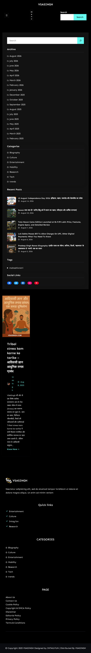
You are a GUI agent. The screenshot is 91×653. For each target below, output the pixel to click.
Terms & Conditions (15, 622)
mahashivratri (16, 268)
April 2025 (14, 128)
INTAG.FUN (53, 648)
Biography (15, 152)
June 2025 (14, 119)
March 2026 (15, 80)
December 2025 (17, 94)
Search (63, 12)
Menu (31, 15)
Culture (13, 157)
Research (14, 172)
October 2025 (16, 99)
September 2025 (17, 104)
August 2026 (15, 56)
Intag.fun (13, 521)
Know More (12, 449)
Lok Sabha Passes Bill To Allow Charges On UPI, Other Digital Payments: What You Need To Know (46, 235)
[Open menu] (7, 15)
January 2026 (16, 90)
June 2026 (14, 65)
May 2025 (14, 124)
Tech (12, 177)
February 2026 (16, 85)
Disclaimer (11, 612)
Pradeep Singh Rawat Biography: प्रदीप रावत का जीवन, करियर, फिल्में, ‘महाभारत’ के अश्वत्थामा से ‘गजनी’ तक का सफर (51, 247)
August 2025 (15, 109)
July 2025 (14, 114)
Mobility (14, 167)
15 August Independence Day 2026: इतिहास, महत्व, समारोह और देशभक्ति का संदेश (50, 198)
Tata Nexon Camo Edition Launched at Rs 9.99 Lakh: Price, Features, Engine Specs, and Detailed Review (49, 223)
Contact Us (11, 600)
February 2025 (16, 138)
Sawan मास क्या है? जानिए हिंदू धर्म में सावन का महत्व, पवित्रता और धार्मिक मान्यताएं (47, 210)
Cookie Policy (12, 604)
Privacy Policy (13, 619)
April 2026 (14, 75)
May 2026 (14, 70)
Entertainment (17, 162)
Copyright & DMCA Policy (18, 608)
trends (13, 181)
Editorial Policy (13, 615)
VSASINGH (45, 4)
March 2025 (15, 133)
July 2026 (14, 61)
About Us (10, 597)
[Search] (80, 40)
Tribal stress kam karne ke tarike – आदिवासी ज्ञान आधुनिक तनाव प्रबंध (15, 357)
